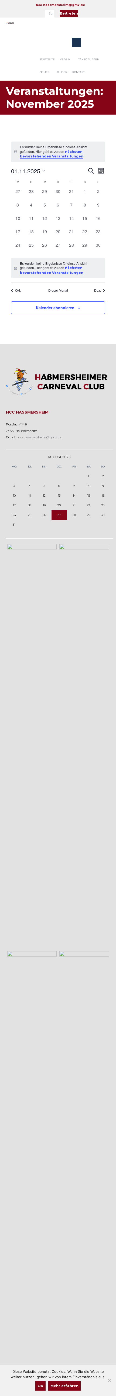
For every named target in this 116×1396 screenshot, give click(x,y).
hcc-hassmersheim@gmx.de (60, 5)
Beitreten (69, 13)
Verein (65, 59)
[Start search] (51, 15)
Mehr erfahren (64, 1386)
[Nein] (109, 1380)
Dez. (97, 290)
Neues (44, 72)
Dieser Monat (58, 290)
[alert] (58, 152)
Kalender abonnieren (55, 307)
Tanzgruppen (88, 59)
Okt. (18, 290)
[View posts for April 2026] (14, 457)
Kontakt (78, 72)
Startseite (47, 59)
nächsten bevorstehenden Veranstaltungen (51, 154)
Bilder (62, 72)
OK (40, 1386)
